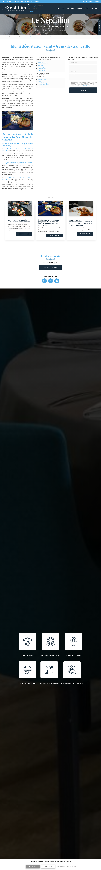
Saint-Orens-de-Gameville (22, 37)
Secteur (13, 37)
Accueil (85, 1)
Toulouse (40, 86)
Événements (79, 8)
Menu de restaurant (42, 68)
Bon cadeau (70, 8)
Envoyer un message (50, 267)
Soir (62, 8)
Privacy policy (72, 866)
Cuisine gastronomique (43, 64)
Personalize (61, 866)
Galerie (90, 1)
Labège (39, 81)
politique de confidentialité (84, 85)
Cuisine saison (41, 65)
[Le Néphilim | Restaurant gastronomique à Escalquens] (14, 8)
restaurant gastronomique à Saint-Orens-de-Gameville (17, 149)
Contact (97, 1)
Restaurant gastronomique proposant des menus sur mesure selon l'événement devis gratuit (48, 222)
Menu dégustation (42, 70)
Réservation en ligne (92, 8)
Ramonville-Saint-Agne (43, 83)
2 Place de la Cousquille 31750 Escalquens (27, 1)
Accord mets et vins (42, 62)
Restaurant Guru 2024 (34, 7)
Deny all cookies (48, 866)
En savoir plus (24, 234)
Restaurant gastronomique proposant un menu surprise (19, 221)
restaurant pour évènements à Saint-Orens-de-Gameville (17, 178)
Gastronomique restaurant (44, 67)
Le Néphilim (31, 11)
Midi (58, 8)
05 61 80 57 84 (8, 1)
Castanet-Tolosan (42, 80)
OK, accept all (33, 866)
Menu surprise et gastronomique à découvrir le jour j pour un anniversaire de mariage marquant (80, 222)
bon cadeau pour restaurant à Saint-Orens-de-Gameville (17, 163)
